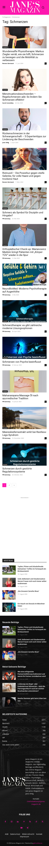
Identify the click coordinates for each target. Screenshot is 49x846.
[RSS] (30, 821)
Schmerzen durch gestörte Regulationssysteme (17, 470)
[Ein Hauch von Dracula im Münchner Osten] (9, 607)
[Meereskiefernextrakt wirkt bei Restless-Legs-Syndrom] (24, 418)
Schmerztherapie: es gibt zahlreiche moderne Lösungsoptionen (22, 327)
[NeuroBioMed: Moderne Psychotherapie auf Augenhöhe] (24, 275)
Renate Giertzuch (8, 63)
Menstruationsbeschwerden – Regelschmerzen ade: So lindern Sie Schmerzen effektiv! (22, 96)
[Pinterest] (23, 821)
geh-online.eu (37, 843)
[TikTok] (36, 821)
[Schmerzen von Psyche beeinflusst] (24, 348)
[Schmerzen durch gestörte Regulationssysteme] (24, 455)
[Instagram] (11, 821)
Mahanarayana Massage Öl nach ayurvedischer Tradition (20, 397)
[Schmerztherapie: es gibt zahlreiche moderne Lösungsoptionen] (24, 311)
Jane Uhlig (5, 142)
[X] (42, 821)
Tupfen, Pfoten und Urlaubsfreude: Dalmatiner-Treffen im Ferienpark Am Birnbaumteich (32, 569)
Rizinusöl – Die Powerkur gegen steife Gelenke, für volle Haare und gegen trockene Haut (23, 176)
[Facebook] (5, 821)
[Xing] (27, 827)
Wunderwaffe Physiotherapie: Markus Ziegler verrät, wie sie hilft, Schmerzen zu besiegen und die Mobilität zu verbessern (23, 56)
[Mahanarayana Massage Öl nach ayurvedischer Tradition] (24, 381)
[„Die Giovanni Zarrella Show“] (9, 594)
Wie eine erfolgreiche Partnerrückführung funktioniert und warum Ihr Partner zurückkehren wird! (32, 674)
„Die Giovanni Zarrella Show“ (28, 591)
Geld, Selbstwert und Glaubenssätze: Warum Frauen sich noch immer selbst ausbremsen (32, 581)
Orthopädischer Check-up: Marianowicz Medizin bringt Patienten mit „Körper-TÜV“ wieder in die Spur (24, 252)
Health (5, 47)
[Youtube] (21, 827)
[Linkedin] (17, 821)
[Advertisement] (24, 523)
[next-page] (14, 485)
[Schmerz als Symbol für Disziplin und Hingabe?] (24, 198)
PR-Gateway (6, 219)
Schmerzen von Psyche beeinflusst (21, 361)
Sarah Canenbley (7, 103)
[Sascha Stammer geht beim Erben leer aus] (9, 702)
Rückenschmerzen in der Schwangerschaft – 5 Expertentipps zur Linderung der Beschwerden (24, 136)
